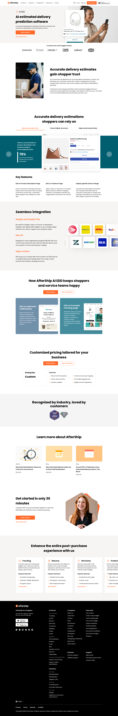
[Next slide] (107, 576)
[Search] (74, 3)
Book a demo (92, 3)
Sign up (83, 3)
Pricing (57, 3)
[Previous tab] (8, 154)
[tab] (30, 128)
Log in (78, 3)
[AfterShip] (13, 3)
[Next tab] (109, 154)
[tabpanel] (59, 164)
